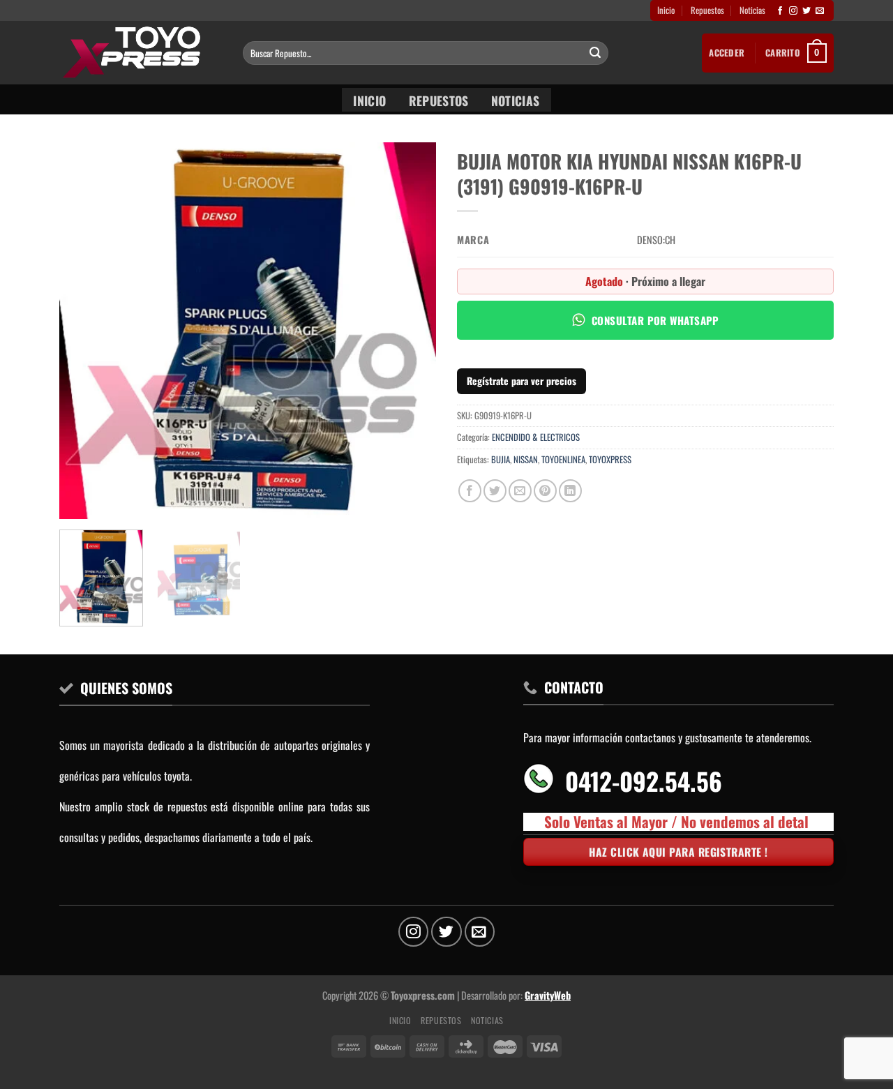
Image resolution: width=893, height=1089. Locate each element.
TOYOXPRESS (610, 459)
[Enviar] (595, 53)
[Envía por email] (520, 490)
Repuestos (707, 10)
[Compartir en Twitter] (494, 490)
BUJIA (500, 459)
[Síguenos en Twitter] (806, 11)
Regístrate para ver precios (521, 380)
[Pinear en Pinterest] (545, 490)
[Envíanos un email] (820, 11)
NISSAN (525, 459)
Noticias (752, 10)
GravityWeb (548, 995)
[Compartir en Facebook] (469, 490)
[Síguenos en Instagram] (793, 11)
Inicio (666, 10)
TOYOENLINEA (563, 459)
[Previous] (84, 330)
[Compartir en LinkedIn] (570, 490)
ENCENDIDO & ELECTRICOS (536, 437)
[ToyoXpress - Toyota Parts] (140, 52)
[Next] (410, 330)
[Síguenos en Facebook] (780, 11)
